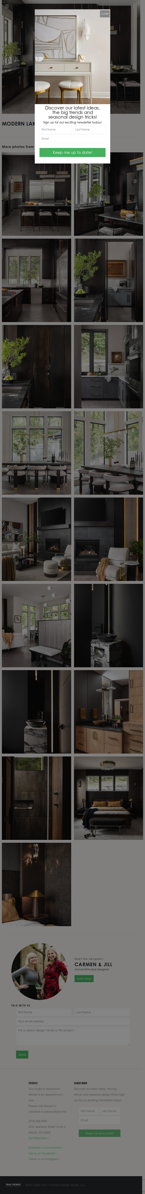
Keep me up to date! (72, 152)
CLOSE (104, 13)
